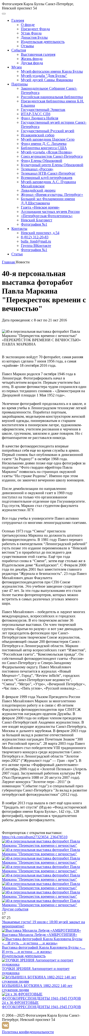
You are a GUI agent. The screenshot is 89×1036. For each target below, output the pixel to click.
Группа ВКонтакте (36, 246)
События (18, 50)
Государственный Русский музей (47, 131)
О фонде (28, 25)
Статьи (17, 254)
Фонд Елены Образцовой (41, 161)
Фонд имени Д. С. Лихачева (43, 144)
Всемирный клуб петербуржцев (46, 178)
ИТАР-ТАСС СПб (35, 114)
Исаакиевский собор (37, 135)
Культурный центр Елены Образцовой (52, 165)
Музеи (16, 67)
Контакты (19, 229)
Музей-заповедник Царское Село (48, 139)
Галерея (17, 20)
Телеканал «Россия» (37, 169)
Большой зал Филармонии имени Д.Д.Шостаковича (48, 201)
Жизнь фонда (31, 59)
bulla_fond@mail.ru (36, 241)
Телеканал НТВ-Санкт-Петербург (48, 173)
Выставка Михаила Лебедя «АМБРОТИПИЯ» (39, 935)
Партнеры (19, 84)
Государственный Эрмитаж (43, 110)
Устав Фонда (31, 33)
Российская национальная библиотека (52, 97)
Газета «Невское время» (40, 207)
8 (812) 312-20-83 (34, 237)
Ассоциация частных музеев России (50, 212)
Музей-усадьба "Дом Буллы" (44, 76)
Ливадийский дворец (38, 190)
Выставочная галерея (38, 54)
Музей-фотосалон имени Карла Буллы (52, 71)
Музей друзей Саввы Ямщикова (47, 80)
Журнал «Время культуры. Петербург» (52, 195)
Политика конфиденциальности (28, 1032)
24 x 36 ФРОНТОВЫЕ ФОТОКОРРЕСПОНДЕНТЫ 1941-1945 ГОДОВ (41, 1005)
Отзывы (27, 46)
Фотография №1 (34, 224)
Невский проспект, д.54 (40, 233)
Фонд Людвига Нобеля (39, 118)
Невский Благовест (36, 220)
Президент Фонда (35, 29)
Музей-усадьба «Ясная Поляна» (46, 152)
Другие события (15, 909)
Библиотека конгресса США (44, 148)
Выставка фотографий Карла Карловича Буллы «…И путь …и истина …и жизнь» (43, 949)
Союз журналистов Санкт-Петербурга (52, 156)
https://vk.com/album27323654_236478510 (34, 837)
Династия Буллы (34, 37)
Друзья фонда (32, 63)
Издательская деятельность (43, 42)
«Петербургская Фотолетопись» (47, 216)
